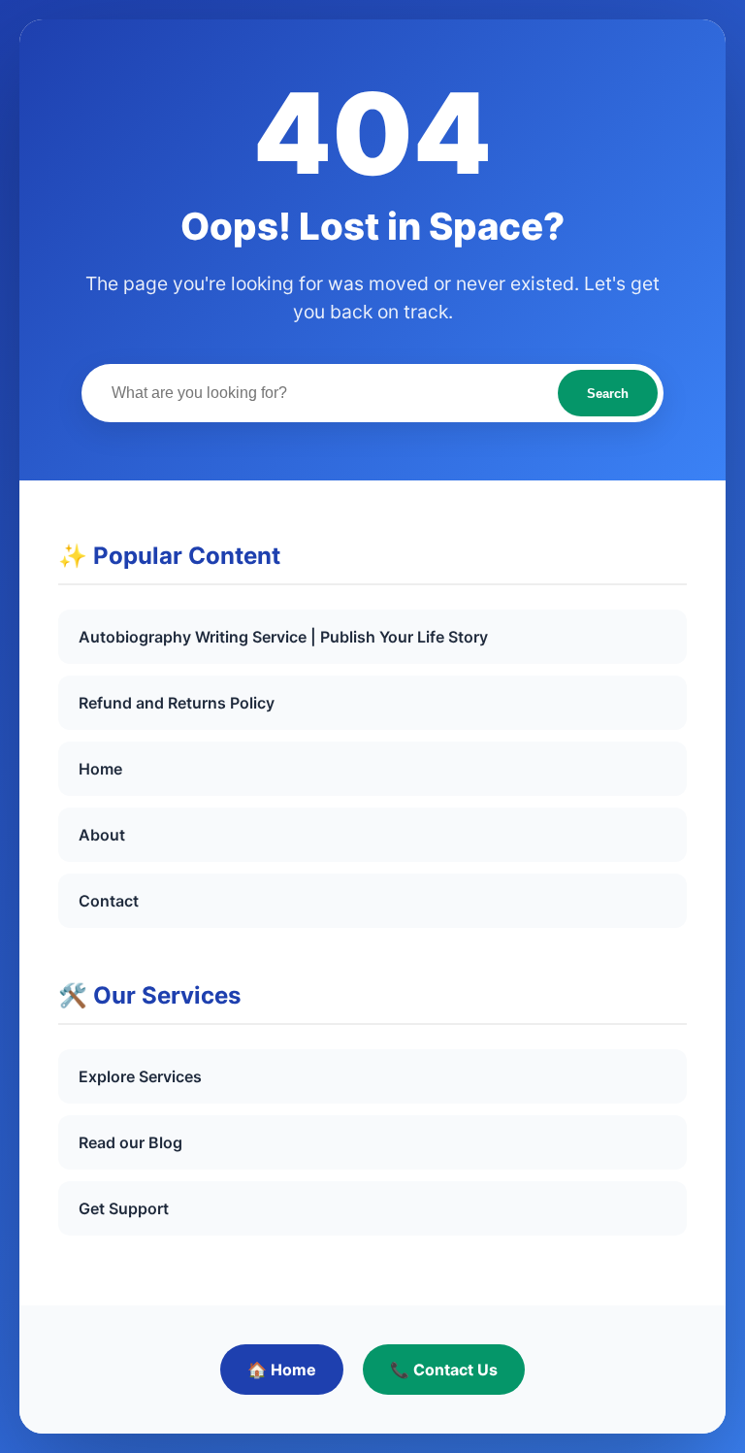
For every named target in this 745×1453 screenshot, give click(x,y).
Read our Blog (130, 1142)
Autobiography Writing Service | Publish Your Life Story (283, 636)
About (102, 834)
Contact (109, 900)
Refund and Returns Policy (177, 702)
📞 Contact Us (444, 1369)
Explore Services (140, 1076)
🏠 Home (281, 1369)
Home (100, 768)
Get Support (124, 1208)
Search (608, 393)
